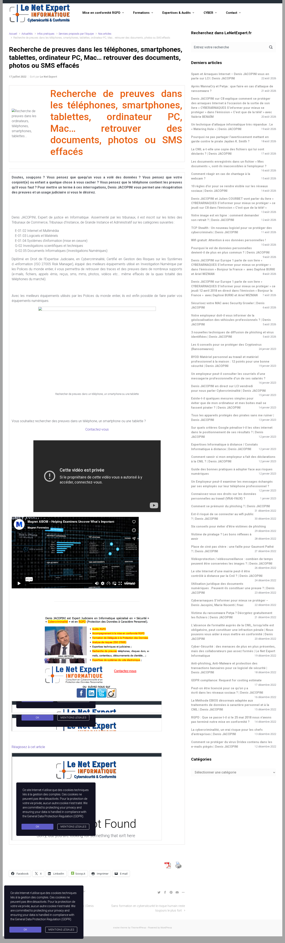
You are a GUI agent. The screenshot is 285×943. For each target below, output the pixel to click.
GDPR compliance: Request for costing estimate (226, 680)
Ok (25, 929)
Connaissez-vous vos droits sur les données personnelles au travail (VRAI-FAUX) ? (223, 496)
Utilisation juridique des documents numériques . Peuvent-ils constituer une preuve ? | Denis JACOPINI (233, 588)
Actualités (27, 33)
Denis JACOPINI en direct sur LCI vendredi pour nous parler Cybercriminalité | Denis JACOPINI (228, 388)
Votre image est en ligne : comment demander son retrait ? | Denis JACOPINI (225, 218)
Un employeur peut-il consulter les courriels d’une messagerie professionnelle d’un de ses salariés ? (228, 376)
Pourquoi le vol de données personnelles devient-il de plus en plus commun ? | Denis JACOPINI (230, 250)
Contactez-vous (97, 429)
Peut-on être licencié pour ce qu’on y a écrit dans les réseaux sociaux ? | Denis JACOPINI (227, 691)
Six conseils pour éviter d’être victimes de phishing (228, 526)
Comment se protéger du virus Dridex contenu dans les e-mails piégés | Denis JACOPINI (231, 744)
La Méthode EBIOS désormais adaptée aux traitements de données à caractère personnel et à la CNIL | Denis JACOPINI (230, 705)
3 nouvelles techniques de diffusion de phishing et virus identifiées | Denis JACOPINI (232, 335)
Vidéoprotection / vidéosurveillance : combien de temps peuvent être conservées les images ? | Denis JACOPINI (232, 561)
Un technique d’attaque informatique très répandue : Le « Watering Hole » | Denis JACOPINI (232, 127)
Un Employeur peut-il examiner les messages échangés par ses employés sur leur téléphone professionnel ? (232, 484)
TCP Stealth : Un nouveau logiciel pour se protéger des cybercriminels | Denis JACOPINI (231, 230)
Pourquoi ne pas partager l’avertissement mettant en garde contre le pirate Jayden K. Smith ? (230, 139)
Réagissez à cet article (28, 747)
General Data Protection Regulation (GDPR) (43, 919)
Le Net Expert (48, 76)
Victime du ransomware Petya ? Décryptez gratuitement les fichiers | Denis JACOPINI (231, 615)
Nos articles (104, 33)
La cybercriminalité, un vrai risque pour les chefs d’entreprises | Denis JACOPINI (227, 732)
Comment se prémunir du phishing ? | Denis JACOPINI (230, 506)
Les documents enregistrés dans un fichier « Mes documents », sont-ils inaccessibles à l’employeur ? (228, 164)
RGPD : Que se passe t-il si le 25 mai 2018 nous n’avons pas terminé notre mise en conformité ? (231, 720)
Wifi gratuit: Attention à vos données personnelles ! (228, 240)
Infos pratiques (45, 33)
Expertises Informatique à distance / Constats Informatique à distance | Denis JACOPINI (224, 447)
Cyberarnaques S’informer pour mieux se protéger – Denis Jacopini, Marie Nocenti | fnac (229, 603)
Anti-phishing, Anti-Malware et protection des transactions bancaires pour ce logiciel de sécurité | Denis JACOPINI (229, 668)
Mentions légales (61, 929)
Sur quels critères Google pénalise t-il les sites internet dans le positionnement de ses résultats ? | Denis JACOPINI (231, 432)
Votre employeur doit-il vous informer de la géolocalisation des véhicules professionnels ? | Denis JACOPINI (231, 320)
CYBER (208, 13)
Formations (141, 13)
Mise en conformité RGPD (101, 13)
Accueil (13, 33)
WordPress (166, 927)
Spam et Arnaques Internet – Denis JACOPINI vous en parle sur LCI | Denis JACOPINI (230, 76)
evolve (116, 927)
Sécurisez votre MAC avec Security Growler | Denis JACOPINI (228, 305)
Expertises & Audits (176, 13)
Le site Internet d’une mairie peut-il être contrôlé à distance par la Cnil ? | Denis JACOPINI (226, 574)
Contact (231, 13)
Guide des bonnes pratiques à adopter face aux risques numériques (231, 472)
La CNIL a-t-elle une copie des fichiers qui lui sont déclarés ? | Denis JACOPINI (227, 152)
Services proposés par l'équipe (76, 33)
